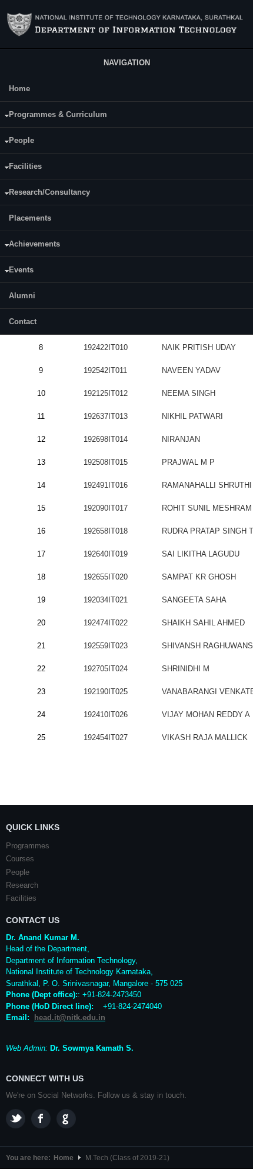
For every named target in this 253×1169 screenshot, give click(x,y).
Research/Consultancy (45, 194)
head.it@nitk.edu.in (69, 1017)
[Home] (126, 25)
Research (22, 885)
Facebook (41, 1118)
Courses (20, 858)
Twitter (15, 1118)
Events (17, 271)
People (17, 142)
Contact (22, 321)
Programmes (27, 845)
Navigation (127, 62)
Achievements (30, 245)
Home (19, 88)
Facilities (21, 168)
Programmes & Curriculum (53, 116)
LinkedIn (66, 1118)
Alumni (22, 295)
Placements (30, 218)
